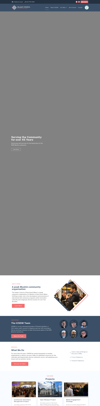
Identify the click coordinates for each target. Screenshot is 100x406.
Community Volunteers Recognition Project (22, 400)
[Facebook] (77, 2)
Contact (80, 7)
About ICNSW (54, 7)
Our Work (63, 7)
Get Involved (72, 7)
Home (47, 7)
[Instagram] (79, 2)
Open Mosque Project (48, 400)
